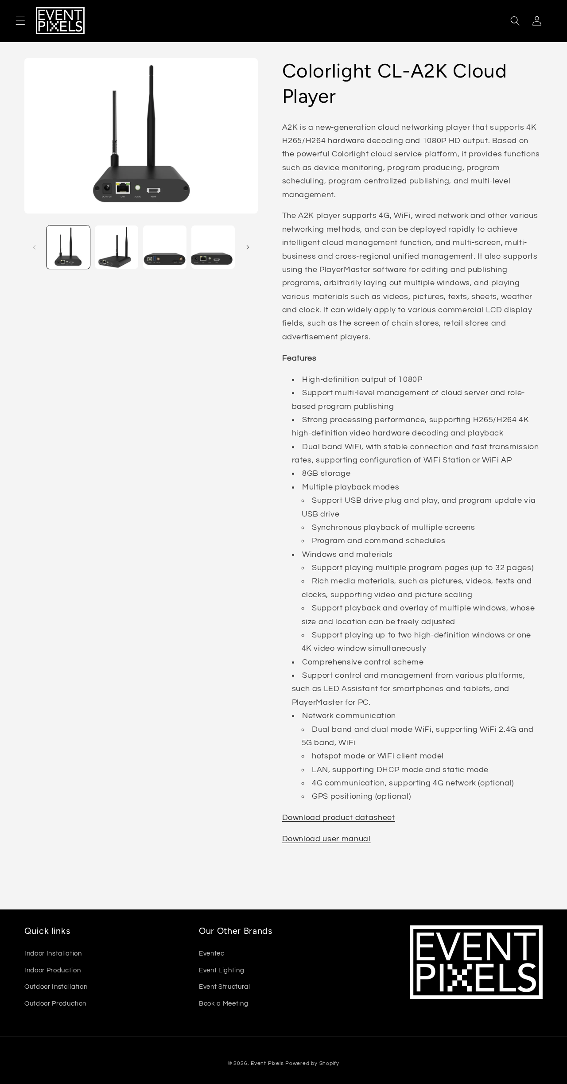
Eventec (212, 953)
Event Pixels (267, 1063)
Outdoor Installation (55, 986)
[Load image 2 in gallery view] (116, 247)
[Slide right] (248, 247)
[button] (20, 20)
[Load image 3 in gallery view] (164, 247)
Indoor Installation (53, 953)
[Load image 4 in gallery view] (213, 247)
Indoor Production (52, 969)
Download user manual (326, 839)
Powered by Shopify (312, 1063)
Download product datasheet (338, 818)
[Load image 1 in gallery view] (68, 247)
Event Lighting (221, 969)
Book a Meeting (223, 1003)
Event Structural (224, 986)
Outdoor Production (55, 1003)
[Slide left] (34, 247)
